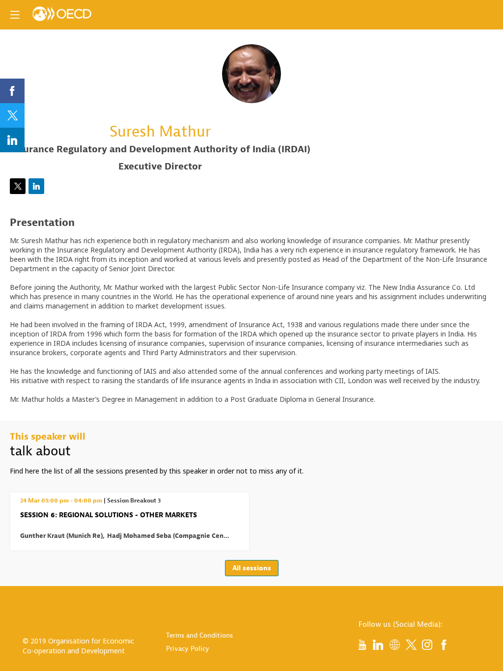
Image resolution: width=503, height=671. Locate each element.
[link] (12, 91)
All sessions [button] (251, 568)
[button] (14, 14)
